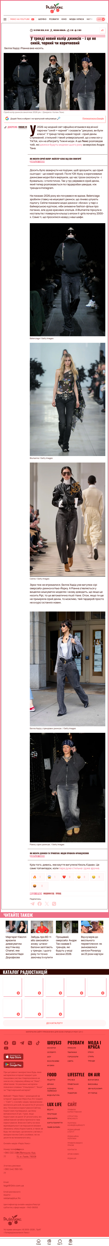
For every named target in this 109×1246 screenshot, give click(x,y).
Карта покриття (55, 1123)
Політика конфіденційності (76, 1124)
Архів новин (73, 1154)
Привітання (73, 1084)
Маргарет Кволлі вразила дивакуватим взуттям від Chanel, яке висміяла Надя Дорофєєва (16, 947)
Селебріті (51, 1052)
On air (94, 1074)
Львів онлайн (53, 1127)
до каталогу (54, 1023)
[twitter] (46, 903)
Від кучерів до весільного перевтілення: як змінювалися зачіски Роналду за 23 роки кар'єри (92, 945)
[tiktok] (37, 1043)
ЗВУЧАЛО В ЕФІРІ (95, 1089)
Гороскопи (73, 1057)
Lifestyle (76, 1074)
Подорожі (72, 1093)
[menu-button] (5, 19)
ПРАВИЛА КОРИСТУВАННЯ (75, 1111)
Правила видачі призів (75, 1144)
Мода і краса (76, 19)
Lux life (54, 1104)
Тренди (91, 1061)
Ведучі (50, 1110)
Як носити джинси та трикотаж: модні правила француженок (59, 853)
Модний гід (48, 894)
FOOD (52, 1074)
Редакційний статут (74, 1131)
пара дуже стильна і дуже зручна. (79, 868)
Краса (91, 1052)
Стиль (91, 1056)
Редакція (72, 1158)
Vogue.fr (23, 127)
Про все (71, 1080)
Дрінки (50, 1084)
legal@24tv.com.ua (14, 1185)
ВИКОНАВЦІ (93, 1084)
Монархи (51, 1048)
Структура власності (73, 1117)
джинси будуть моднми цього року (61, 144)
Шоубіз (42, 19)
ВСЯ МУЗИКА (93, 1080)
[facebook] (39, 903)
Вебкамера (52, 1118)
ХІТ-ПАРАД (92, 1093)
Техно (70, 1089)
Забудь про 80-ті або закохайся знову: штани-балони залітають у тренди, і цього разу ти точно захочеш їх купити (42, 947)
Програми (52, 1114)
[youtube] (6, 1048)
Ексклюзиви (53, 1061)
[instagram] (14, 1043)
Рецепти (51, 1080)
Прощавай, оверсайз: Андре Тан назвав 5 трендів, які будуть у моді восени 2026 (66, 945)
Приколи (72, 1048)
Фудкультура (53, 1095)
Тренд (58, 894)
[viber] (54, 903)
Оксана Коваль (59, 30)
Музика (50, 1065)
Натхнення (93, 19)
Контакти (72, 1150)
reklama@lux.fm (12, 1198)
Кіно (64, 19)
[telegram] (32, 903)
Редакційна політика (73, 1137)
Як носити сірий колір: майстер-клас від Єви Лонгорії (55, 158)
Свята (70, 1061)
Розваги (54, 19)
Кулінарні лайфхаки (52, 1090)
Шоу (49, 1057)
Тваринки (72, 1052)
